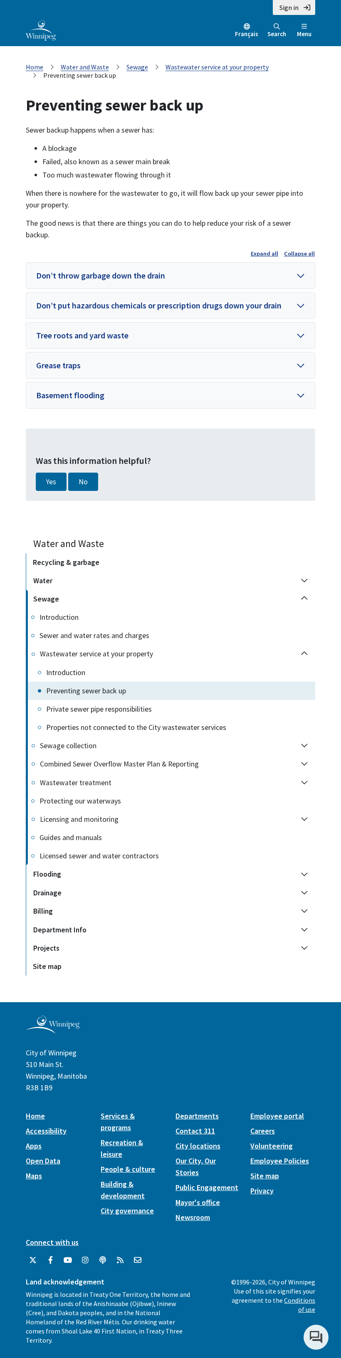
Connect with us (52, 1242)
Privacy (262, 1190)
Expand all (264, 253)
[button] (170, 276)
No (83, 481)
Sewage (137, 67)
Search (276, 34)
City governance (127, 1210)
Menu (304, 34)
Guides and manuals (71, 837)
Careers (262, 1131)
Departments (197, 1116)
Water (42, 580)
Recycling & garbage (66, 562)
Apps (34, 1146)
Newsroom (192, 1217)
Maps (34, 1176)
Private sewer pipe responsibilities (99, 709)
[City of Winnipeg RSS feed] (120, 1260)
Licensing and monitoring (79, 819)
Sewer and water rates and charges (94, 635)
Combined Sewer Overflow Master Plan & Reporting (119, 764)
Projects (46, 948)
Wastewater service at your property (217, 67)
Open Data (43, 1161)
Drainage (47, 892)
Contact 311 (195, 1131)
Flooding (47, 874)
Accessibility (46, 1131)
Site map (47, 966)
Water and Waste (85, 67)
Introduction (59, 617)
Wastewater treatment (75, 782)
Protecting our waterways (80, 801)
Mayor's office (197, 1202)
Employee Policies (279, 1161)
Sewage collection (68, 745)
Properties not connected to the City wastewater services (136, 727)
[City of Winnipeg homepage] (52, 1030)
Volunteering (271, 1146)
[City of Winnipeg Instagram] (85, 1260)
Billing (43, 911)
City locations (197, 1146)
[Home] (41, 29)
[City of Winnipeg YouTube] (68, 1260)
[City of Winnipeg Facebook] (50, 1260)
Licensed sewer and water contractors (99, 855)
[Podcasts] (103, 1260)
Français (246, 34)
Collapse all (299, 253)
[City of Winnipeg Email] (138, 1260)
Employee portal (277, 1116)
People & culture (128, 1169)
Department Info (59, 929)
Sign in (289, 7)
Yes (51, 481)
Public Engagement (206, 1187)
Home (34, 67)
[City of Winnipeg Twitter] (33, 1260)
